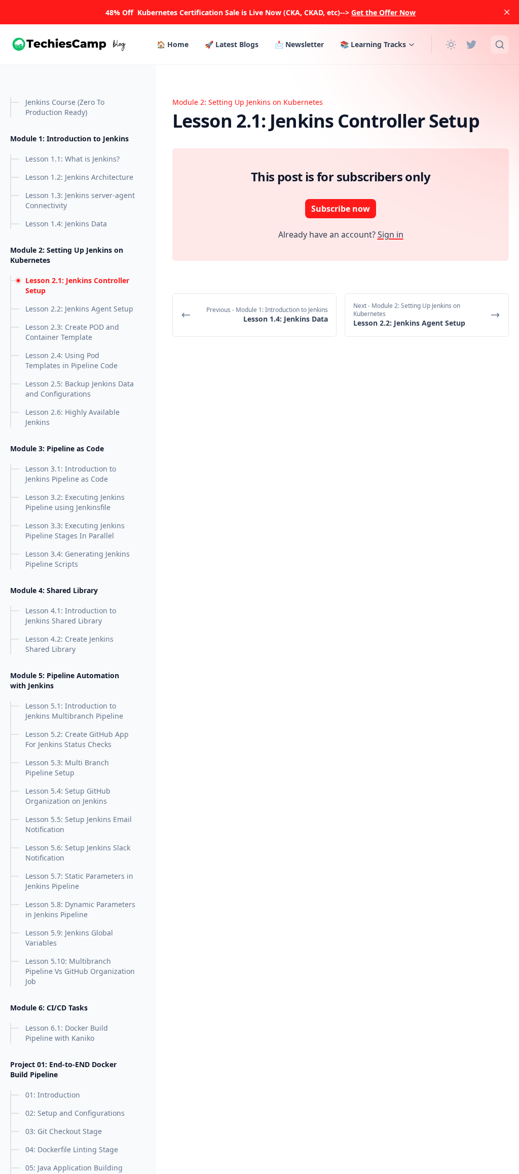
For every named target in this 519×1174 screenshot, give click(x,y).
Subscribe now (340, 208)
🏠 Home (173, 44)
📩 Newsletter (299, 44)
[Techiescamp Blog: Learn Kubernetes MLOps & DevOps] (72, 44)
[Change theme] (451, 44)
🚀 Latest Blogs (231, 44)
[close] (507, 12)
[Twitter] (471, 44)
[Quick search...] (500, 44)
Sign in (390, 234)
